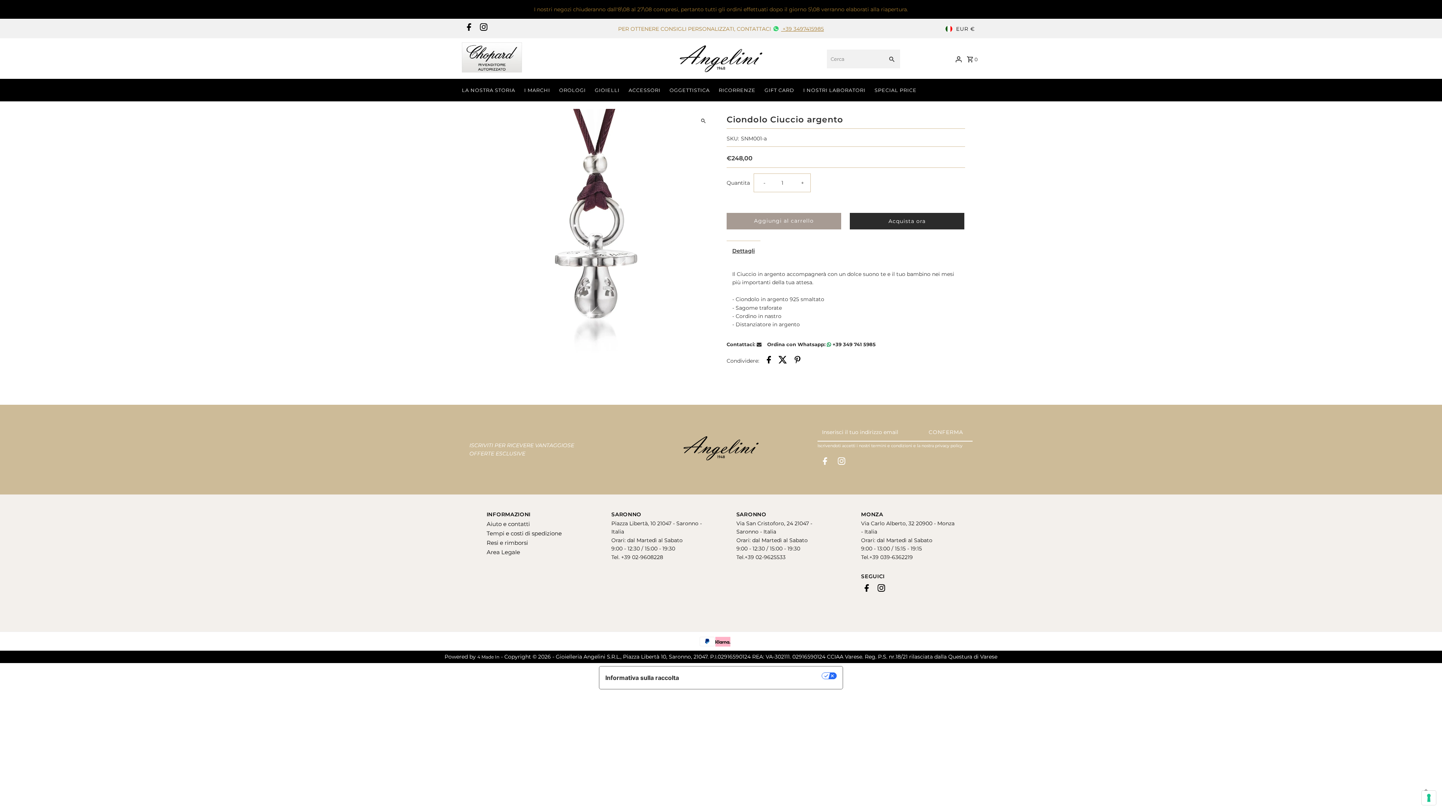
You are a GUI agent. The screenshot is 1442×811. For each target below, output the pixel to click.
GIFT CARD (779, 90)
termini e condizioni (891, 445)
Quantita (738, 182)
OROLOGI (572, 90)
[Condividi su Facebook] (769, 361)
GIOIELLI (607, 90)
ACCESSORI (645, 90)
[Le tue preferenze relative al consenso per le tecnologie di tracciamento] (1429, 798)
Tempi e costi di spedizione (524, 533)
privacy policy (948, 445)
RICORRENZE (737, 90)
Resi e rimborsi (507, 542)
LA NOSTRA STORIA (488, 90)
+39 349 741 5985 (853, 344)
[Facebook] (468, 28)
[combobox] (854, 59)
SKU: (733, 138)
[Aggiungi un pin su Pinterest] (798, 361)
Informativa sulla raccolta (642, 677)
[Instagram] (482, 28)
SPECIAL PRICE (896, 90)
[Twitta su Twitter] (782, 361)
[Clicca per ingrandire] (703, 121)
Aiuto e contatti (508, 524)
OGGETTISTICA (690, 90)
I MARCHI (537, 90)
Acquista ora (907, 221)
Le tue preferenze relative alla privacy (754, 676)
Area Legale (503, 552)
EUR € (965, 29)
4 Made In (488, 657)
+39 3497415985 (802, 29)
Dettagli (743, 250)
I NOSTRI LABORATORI (834, 90)
